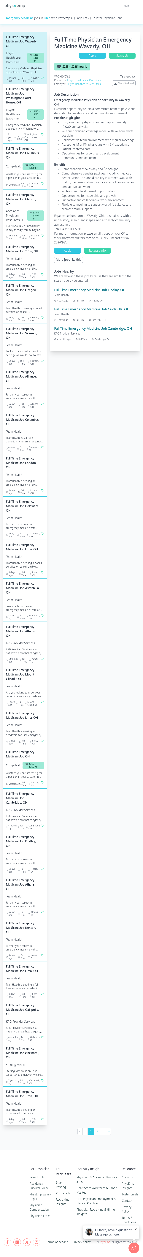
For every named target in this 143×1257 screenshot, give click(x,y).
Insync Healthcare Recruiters (84, 80)
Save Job (122, 55)
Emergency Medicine (19, 18)
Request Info (97, 251)
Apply (92, 55)
